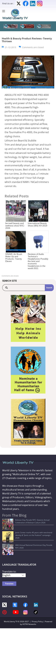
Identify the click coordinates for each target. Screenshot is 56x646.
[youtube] (16, 612)
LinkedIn (32, 3)
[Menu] (4, 11)
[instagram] (25, 612)
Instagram (39, 3)
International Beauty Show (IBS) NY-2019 (37, 224)
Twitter (18, 3)
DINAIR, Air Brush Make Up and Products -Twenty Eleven (13, 257)
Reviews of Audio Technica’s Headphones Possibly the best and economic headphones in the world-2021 (38, 261)
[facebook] (25, 605)
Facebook (25, 3)
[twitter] (4, 605)
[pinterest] (4, 612)
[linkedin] (36, 605)
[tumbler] (15, 605)
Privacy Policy (37, 621)
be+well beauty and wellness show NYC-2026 (15, 225)
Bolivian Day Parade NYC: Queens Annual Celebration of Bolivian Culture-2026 (32, 521)
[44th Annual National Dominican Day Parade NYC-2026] (7, 549)
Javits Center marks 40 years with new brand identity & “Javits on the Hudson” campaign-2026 (33, 535)
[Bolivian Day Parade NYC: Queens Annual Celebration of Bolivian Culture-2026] (7, 524)
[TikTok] (36, 612)
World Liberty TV (10, 621)
